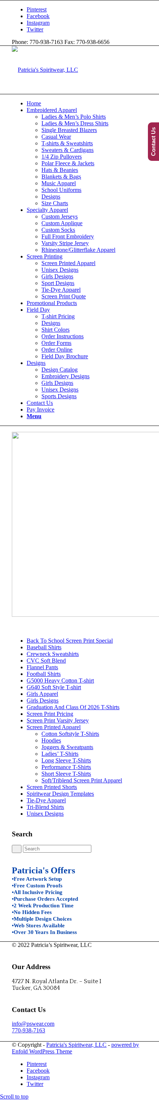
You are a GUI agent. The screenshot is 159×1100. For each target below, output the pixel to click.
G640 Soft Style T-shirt (54, 687)
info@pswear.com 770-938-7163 (33, 1027)
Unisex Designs (45, 813)
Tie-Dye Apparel (46, 800)
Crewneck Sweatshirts (53, 654)
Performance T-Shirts (66, 767)
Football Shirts (44, 674)
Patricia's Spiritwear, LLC (76, 1045)
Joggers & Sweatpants (67, 747)
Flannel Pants (42, 667)
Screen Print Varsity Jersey (58, 720)
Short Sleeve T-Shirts (66, 774)
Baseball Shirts (44, 647)
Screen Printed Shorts (52, 787)
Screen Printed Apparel (54, 727)
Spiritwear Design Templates (60, 794)
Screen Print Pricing (50, 714)
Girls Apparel (42, 694)
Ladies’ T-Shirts (59, 754)
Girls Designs (42, 700)
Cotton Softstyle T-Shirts (70, 734)
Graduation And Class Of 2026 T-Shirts (73, 707)
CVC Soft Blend (46, 660)
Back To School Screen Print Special (70, 640)
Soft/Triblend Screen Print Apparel (81, 780)
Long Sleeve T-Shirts (66, 760)
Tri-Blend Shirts (45, 807)
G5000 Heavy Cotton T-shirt (60, 680)
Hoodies (51, 740)
